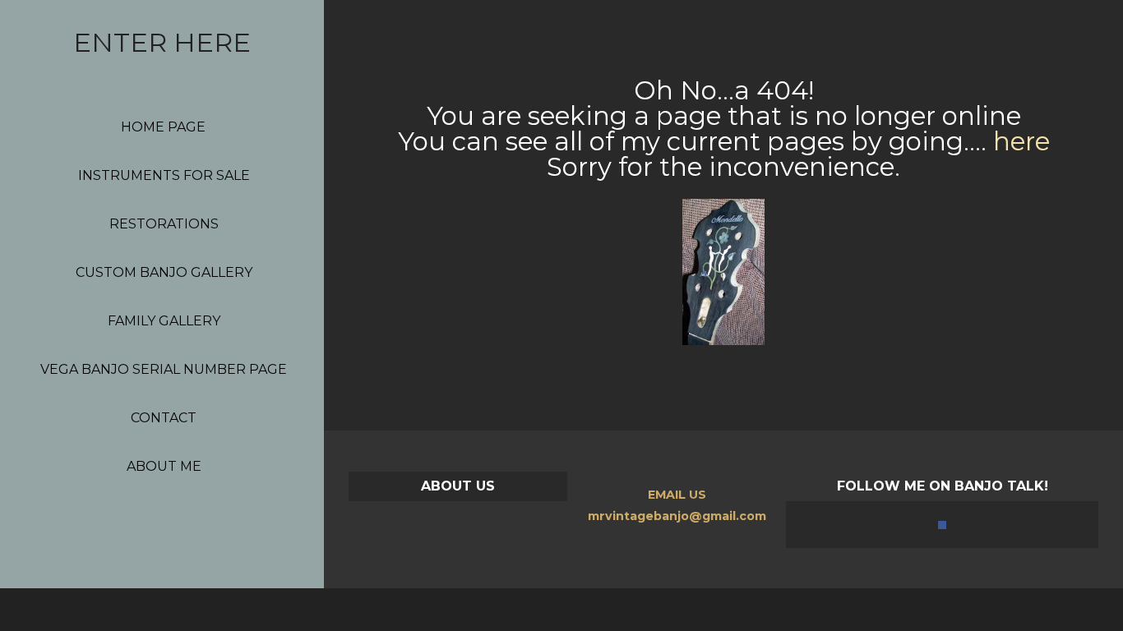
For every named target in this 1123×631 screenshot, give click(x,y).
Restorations (164, 224)
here (1021, 141)
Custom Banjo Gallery (164, 272)
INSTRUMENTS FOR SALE (164, 175)
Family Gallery (164, 321)
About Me (164, 466)
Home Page (163, 127)
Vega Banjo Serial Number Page (163, 369)
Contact (163, 418)
